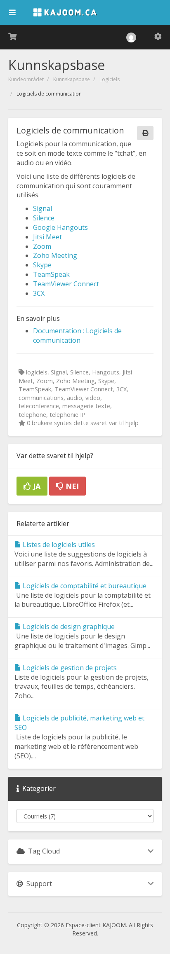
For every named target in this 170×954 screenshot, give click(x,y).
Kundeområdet (26, 79)
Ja (35, 486)
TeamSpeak (51, 274)
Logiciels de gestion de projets (69, 667)
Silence (43, 217)
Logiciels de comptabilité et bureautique (83, 585)
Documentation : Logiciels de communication (77, 335)
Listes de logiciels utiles (58, 544)
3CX (39, 293)
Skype (42, 264)
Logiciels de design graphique (68, 626)
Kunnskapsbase (71, 79)
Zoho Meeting (55, 255)
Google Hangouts (60, 227)
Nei (71, 486)
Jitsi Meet (47, 236)
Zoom (42, 246)
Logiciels (109, 79)
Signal (42, 208)
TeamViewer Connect (66, 283)
